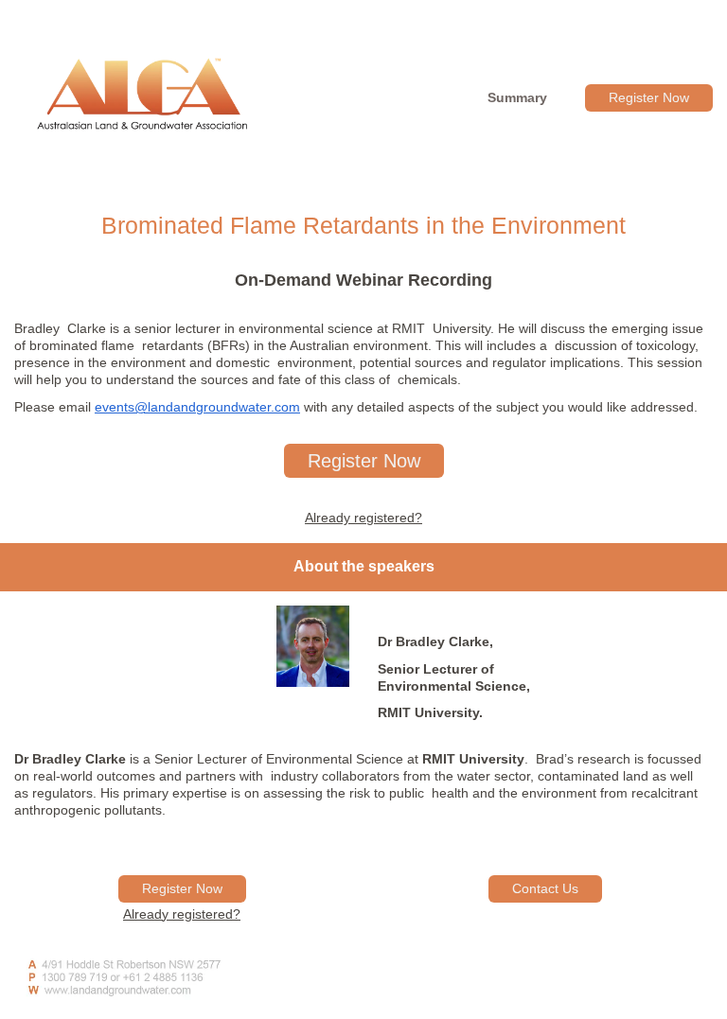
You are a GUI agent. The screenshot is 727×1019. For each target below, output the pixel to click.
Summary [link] (517, 97)
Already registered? (363, 517)
